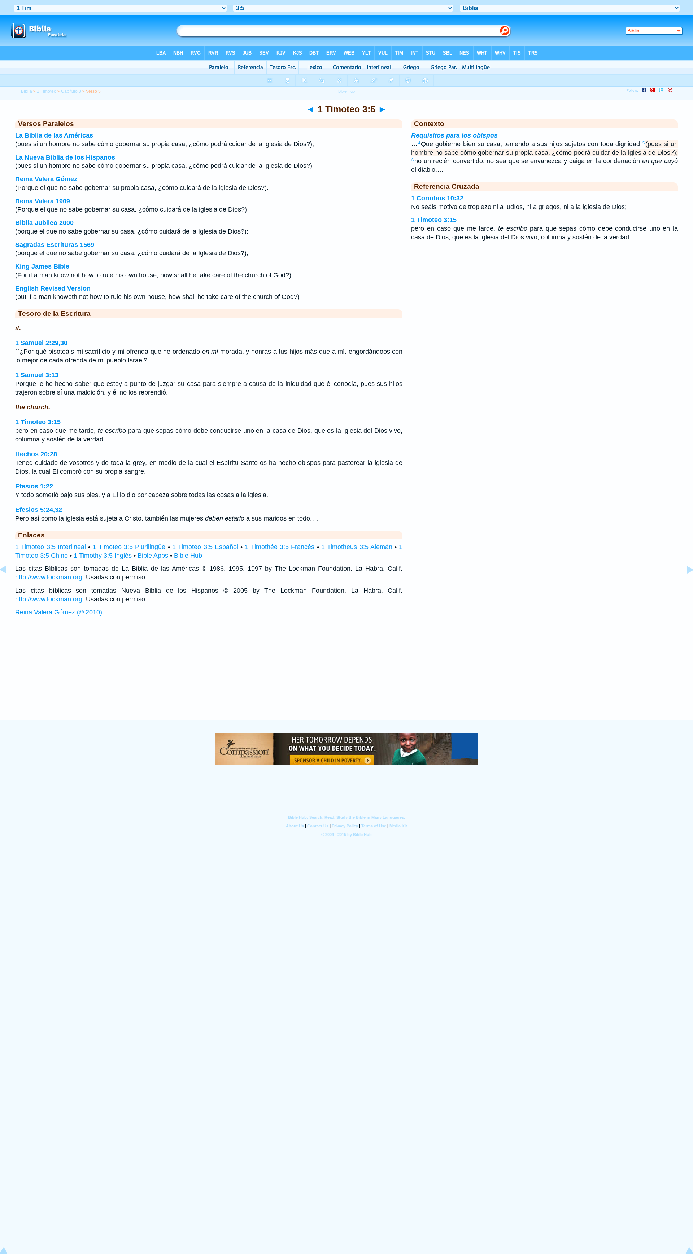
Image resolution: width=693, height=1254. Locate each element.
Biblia (26, 91)
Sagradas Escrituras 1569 (54, 244)
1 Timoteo (46, 91)
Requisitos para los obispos (454, 135)
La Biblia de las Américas (54, 135)
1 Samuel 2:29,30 (41, 343)
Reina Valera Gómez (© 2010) (58, 612)
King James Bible (42, 266)
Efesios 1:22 (34, 486)
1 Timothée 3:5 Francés (279, 546)
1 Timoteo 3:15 (38, 422)
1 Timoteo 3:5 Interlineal (50, 546)
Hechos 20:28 (36, 454)
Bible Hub (188, 555)
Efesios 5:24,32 (38, 509)
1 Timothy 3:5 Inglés (103, 555)
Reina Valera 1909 (42, 201)
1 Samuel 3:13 (36, 375)
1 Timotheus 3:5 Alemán (356, 546)
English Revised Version (53, 288)
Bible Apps (153, 555)
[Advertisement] (346, 675)
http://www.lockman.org (48, 577)
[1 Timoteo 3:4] (9, 585)
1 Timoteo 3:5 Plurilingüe (128, 546)
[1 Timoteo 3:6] (684, 585)
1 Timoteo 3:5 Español (205, 546)
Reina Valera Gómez (46, 179)
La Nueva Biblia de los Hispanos (65, 157)
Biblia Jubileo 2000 (44, 222)
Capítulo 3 (71, 91)
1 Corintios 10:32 (437, 198)
